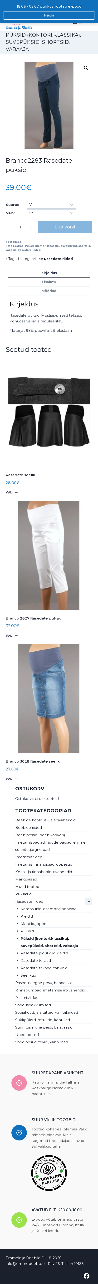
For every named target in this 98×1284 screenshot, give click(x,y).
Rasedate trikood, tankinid (44, 968)
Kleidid (27, 916)
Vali (9, 492)
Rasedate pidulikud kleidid (44, 953)
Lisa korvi (65, 227)
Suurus (12, 204)
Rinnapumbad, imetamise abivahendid (50, 990)
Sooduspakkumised (33, 1005)
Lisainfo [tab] (49, 282)
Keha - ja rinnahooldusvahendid (43, 871)
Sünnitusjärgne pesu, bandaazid (44, 1027)
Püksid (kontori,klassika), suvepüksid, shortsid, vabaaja (43, 42)
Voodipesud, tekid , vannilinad (41, 1042)
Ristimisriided (27, 997)
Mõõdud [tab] (49, 291)
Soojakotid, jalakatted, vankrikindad (46, 1012)
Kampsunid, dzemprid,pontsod (49, 909)
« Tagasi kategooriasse (39, 259)
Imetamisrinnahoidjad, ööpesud (43, 864)
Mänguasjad (26, 879)
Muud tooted (27, 886)
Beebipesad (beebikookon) (40, 835)
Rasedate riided (29, 250)
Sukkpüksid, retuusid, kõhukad (42, 1020)
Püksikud (23, 894)
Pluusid (27, 931)
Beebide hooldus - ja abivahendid (45, 820)
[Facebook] (86, 1276)
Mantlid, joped (33, 923)
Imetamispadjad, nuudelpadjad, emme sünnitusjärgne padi (50, 846)
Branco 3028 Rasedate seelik (33, 761)
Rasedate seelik (20, 475)
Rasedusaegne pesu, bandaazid (44, 982)
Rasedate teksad (36, 960)
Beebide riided (28, 827)
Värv (10, 213)
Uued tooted (27, 1034)
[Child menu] (88, 901)
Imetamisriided (28, 857)
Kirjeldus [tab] (49, 273)
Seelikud (28, 975)
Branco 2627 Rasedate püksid (34, 618)
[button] (86, 68)
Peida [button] (49, 15)
